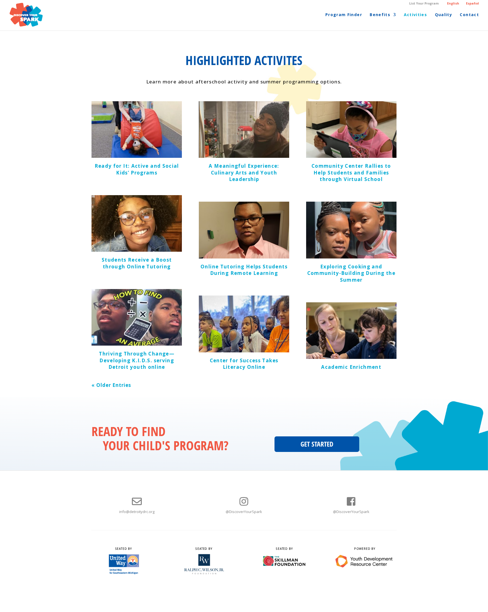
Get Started (316, 444)
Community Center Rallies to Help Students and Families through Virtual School (351, 172)
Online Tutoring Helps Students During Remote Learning (244, 270)
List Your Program (424, 3)
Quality (443, 15)
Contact (469, 15)
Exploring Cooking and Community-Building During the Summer (351, 273)
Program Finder (343, 15)
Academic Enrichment (351, 367)
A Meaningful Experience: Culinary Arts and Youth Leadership (244, 172)
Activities (415, 15)
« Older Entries (111, 385)
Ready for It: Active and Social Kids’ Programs (137, 169)
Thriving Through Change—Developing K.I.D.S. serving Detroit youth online (137, 360)
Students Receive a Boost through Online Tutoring (137, 263)
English (453, 3)
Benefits (380, 15)
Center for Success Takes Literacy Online (244, 363)
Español (472, 3)
